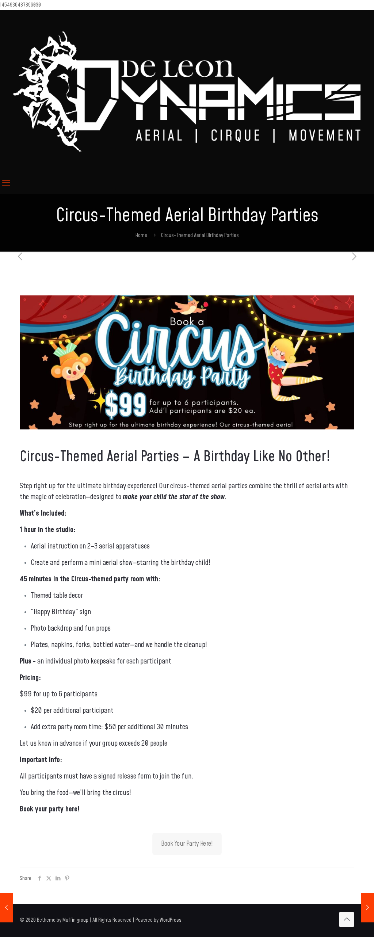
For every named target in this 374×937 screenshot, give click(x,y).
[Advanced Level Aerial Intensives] (6, 907)
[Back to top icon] (346, 919)
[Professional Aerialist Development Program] (367, 907)
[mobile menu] (6, 183)
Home (141, 235)
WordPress (171, 920)
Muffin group (75, 920)
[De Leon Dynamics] (187, 91)
